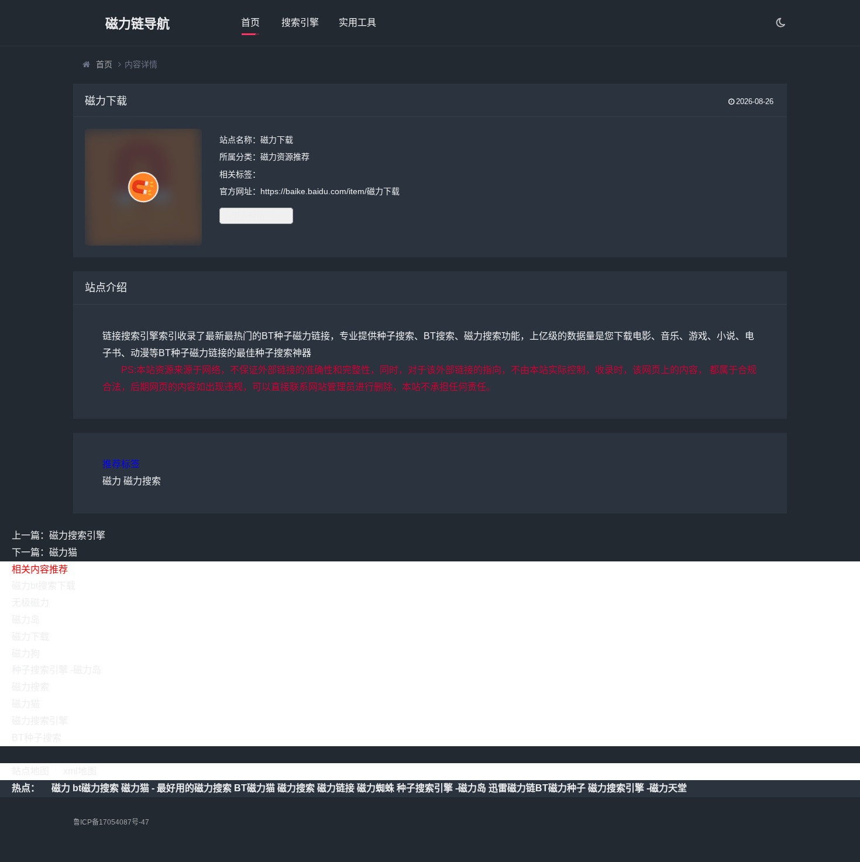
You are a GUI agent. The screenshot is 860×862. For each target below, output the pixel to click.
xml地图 (80, 771)
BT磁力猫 (254, 788)
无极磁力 (30, 603)
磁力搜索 (142, 481)
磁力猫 (26, 704)
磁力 (111, 481)
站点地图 (30, 771)
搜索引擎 (300, 22)
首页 (250, 22)
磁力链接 (336, 788)
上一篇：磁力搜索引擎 (58, 535)
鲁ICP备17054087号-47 (111, 822)
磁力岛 (26, 620)
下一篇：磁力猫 (44, 552)
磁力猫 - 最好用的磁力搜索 (176, 788)
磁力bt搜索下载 (43, 586)
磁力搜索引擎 (40, 721)
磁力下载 (30, 637)
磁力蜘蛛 (375, 788)
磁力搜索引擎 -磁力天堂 (637, 788)
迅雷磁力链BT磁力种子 (537, 788)
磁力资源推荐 (284, 156)
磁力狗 (26, 653)
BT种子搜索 (36, 738)
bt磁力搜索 (96, 788)
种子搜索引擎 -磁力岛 (56, 670)
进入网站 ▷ (256, 215)
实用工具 (357, 22)
